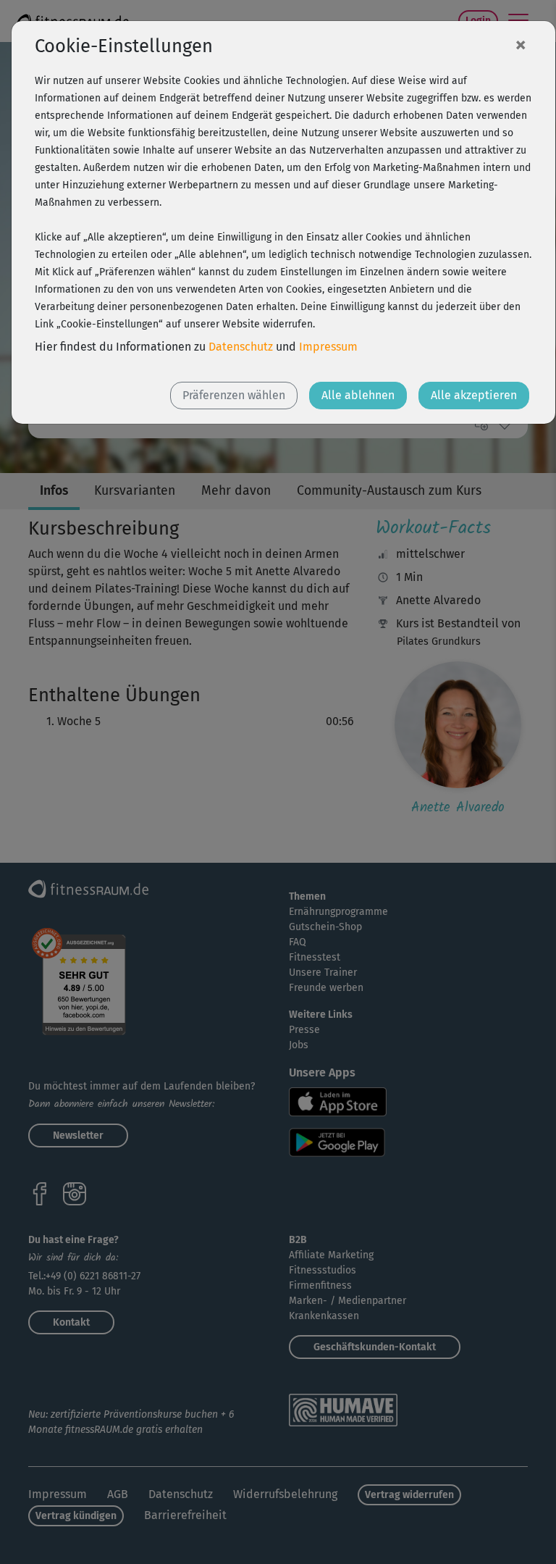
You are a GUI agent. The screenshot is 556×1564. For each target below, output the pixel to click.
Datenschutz (240, 347)
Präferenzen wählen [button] (233, 395)
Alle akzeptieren (474, 395)
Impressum (328, 347)
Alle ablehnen (358, 395)
